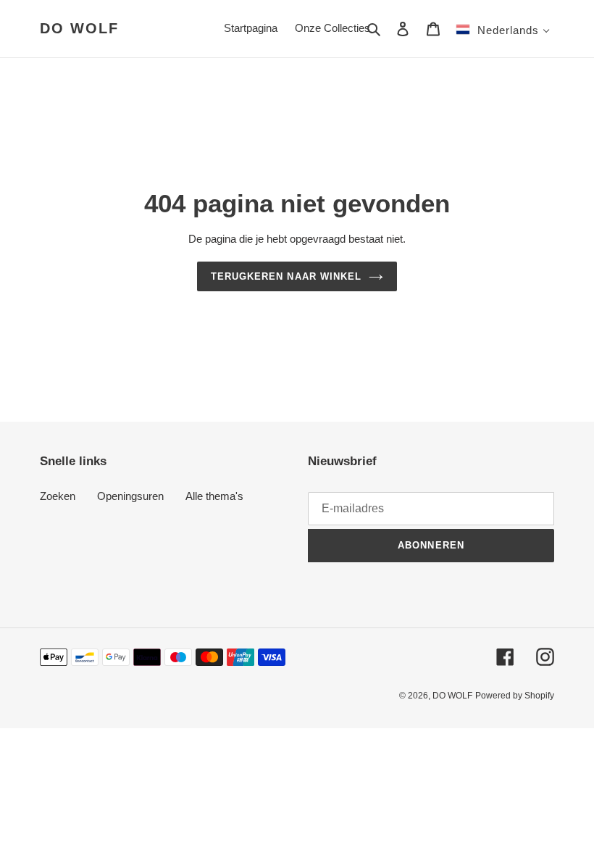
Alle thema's (214, 496)
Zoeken (57, 496)
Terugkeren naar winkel (286, 276)
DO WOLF (79, 28)
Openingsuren (130, 496)
